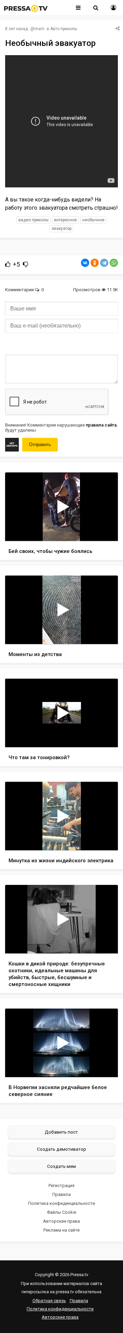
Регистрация (61, 1185)
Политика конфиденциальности (61, 1203)
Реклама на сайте (61, 1230)
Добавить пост (61, 1132)
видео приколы (33, 220)
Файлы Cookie (61, 1212)
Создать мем (61, 1166)
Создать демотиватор (61, 1149)
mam (39, 28)
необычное (93, 220)
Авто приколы (63, 28)
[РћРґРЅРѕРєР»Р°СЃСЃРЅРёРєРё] (95, 263)
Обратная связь (49, 1300)
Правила (61, 1194)
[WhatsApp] (114, 263)
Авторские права (61, 1221)
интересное (65, 220)
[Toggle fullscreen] (105, 529)
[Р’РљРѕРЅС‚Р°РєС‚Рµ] (85, 263)
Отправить (40, 444)
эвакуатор (61, 228)
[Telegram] (104, 263)
